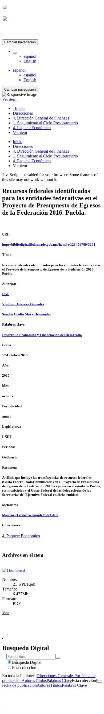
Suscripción (13, 31)
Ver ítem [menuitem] (20, 132)
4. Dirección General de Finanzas (41, 151)
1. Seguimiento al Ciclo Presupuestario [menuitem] (45, 123)
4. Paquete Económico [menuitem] (32, 127)
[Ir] (58, 658)
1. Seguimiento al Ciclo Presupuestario (45, 156)
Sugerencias (61, 632)
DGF (5, 294)
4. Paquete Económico (32, 161)
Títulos (41, 680)
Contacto (40, 632)
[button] (15, 53)
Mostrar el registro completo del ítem (30, 515)
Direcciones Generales (55, 675)
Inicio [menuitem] (19, 108)
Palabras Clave (59, 680)
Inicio (17, 141)
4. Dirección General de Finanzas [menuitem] (41, 118)
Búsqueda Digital (26, 662)
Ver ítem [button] (9, 99)
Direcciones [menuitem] (23, 113)
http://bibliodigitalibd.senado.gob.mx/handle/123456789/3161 (48, 244)
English (29, 61)
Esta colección (24, 667)
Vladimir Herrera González (23, 304)
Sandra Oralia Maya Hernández (26, 314)
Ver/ (5, 612)
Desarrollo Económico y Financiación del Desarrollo (42, 335)
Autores (28, 680)
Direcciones (23, 146)
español (29, 56)
